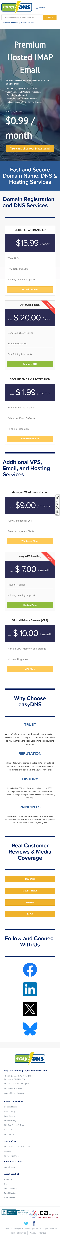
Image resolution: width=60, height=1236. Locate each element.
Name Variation (27, 22)
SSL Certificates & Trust (14, 1125)
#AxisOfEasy (9, 1167)
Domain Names (10, 1107)
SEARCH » (49, 17)
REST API (8, 1130)
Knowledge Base (11, 1156)
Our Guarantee (10, 1188)
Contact (7, 1151)
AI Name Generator (10, 22)
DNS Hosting (9, 1111)
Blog (6, 1184)
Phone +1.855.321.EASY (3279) (17, 1147)
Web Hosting (9, 1116)
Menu (42, 7)
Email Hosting (10, 1120)
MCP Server (9, 1134)
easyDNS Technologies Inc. (27, 1228)
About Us (8, 1179)
